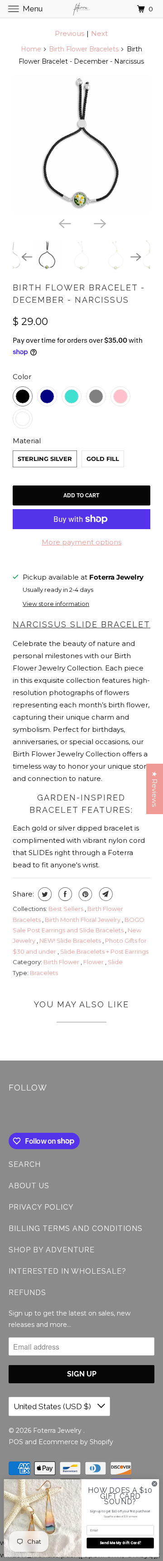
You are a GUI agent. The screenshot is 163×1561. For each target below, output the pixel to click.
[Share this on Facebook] (64, 894)
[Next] (99, 223)
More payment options (81, 542)
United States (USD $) (53, 1406)
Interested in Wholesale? (67, 1271)
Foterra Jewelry (58, 1430)
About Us (29, 1185)
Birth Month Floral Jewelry (83, 919)
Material (27, 440)
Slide (115, 962)
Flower (94, 962)
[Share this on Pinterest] (84, 894)
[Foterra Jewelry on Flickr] (10, 1114)
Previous (69, 33)
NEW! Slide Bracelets (70, 940)
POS (16, 1442)
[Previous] (64, 223)
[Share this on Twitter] (44, 894)
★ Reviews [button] (154, 789)
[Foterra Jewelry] (81, 9)
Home (31, 49)
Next (99, 33)
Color (22, 376)
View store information (56, 603)
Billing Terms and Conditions (76, 1228)
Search (25, 1164)
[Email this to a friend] (105, 894)
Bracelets (44, 972)
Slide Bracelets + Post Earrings (104, 951)
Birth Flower (62, 962)
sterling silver (45, 458)
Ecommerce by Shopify (75, 1442)
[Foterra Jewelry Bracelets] (82, 143)
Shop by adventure (52, 1250)
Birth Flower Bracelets (84, 49)
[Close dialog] (155, 1484)
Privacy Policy (41, 1207)
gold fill (102, 458)
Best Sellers (66, 908)
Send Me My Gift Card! (120, 1543)
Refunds (27, 1292)
